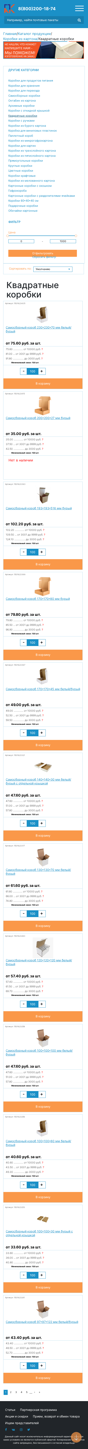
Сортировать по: (20, 268)
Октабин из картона (22, 100)
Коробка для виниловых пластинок (32, 130)
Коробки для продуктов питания (30, 80)
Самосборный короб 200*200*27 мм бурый (38, 418)
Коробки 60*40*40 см (23, 200)
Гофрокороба (17, 190)
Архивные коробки (21, 105)
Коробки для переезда (24, 90)
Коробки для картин (22, 145)
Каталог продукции (34, 34)
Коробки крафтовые (22, 175)
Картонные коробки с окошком (30, 185)
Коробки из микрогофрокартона (30, 140)
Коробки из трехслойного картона (32, 150)
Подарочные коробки (23, 205)
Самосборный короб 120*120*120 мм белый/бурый (39, 962)
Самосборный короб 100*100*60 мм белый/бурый (38, 1143)
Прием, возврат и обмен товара (56, 1416)
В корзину (43, 383)
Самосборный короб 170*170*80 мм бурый (38, 598)
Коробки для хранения (24, 85)
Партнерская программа (38, 1410)
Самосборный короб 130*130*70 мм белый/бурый (38, 871)
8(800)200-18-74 (37, 8)
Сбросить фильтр (44, 256)
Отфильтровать (42, 253)
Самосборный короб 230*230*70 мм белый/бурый (38, 329)
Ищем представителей (22, 1423)
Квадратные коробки (22, 115)
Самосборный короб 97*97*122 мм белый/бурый (42, 1322)
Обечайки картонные (23, 210)
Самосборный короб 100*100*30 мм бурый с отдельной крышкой (39, 1233)
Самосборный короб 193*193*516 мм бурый (39, 508)
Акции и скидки (16, 1416)
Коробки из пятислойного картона (32, 155)
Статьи (10, 1410)
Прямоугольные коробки (25, 160)
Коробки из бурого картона (27, 125)
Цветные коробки (20, 170)
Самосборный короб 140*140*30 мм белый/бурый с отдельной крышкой (38, 781)
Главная (10, 34)
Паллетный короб (20, 135)
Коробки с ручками (21, 120)
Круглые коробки (20, 165)
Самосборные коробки (24, 95)
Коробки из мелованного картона (31, 180)
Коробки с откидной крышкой (29, 110)
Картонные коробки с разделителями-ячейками (41, 195)
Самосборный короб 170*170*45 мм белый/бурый (43, 689)
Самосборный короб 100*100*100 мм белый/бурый (39, 1052)
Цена (11, 232)
